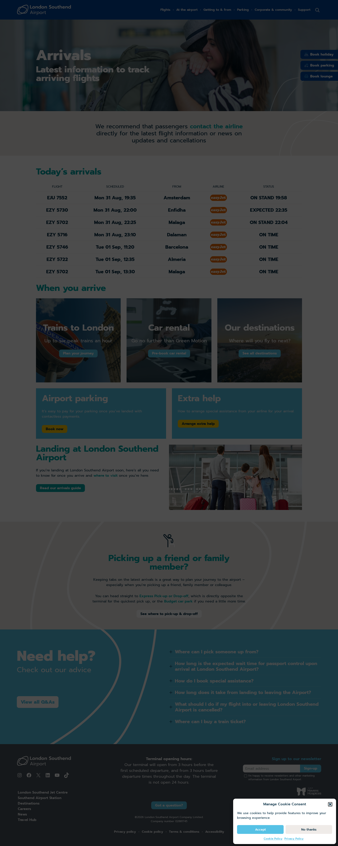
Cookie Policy (273, 839)
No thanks (308, 829)
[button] (330, 804)
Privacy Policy (294, 839)
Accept (260, 829)
